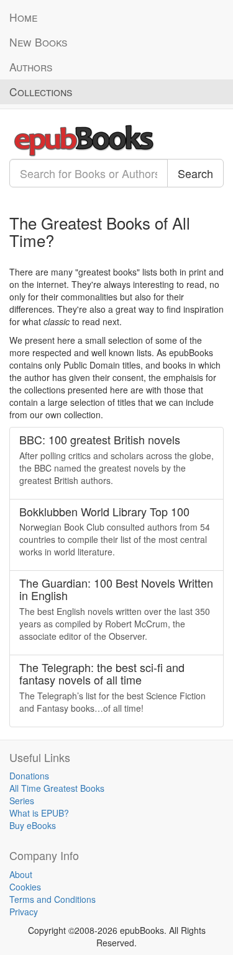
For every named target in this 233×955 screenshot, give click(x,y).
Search (195, 173)
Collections (40, 91)
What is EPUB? (39, 813)
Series (21, 800)
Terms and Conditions (52, 899)
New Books (38, 42)
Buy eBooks (32, 825)
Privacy (23, 911)
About (20, 874)
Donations (29, 775)
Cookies (25, 887)
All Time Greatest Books (56, 788)
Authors (30, 66)
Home (23, 17)
